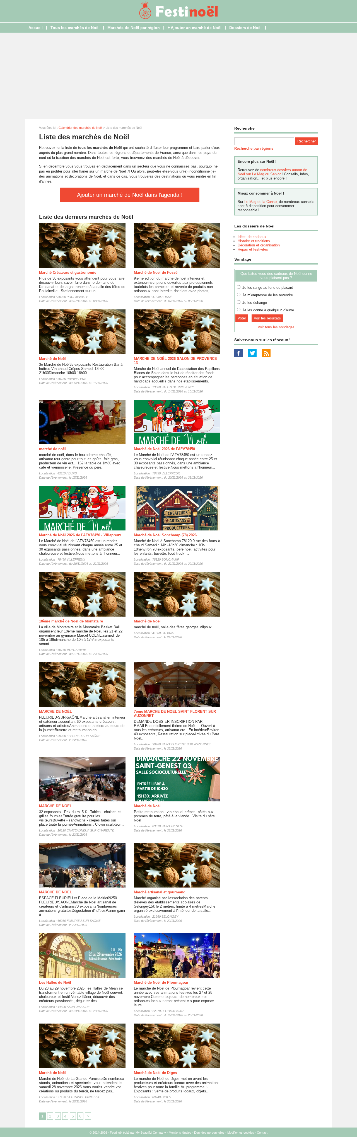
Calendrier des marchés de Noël (80, 127)
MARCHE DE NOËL (55, 711)
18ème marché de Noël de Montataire (71, 621)
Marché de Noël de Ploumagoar (161, 982)
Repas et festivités (253, 249)
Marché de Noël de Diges (155, 1073)
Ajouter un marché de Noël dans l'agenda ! (130, 195)
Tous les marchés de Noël (75, 27)
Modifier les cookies (240, 1132)
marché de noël (52, 449)
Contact (262, 1132)
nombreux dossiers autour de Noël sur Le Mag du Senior (272, 172)
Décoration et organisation (259, 245)
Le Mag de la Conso (260, 202)
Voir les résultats (267, 318)
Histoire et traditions (254, 241)
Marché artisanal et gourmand (159, 892)
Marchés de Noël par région (133, 27)
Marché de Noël (52, 359)
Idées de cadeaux (252, 237)
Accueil (35, 27)
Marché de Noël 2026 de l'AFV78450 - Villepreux (80, 535)
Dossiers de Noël (245, 27)
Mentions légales (180, 1132)
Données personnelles (209, 1132)
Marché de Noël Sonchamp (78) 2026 (165, 535)
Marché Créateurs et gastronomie (67, 272)
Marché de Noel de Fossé (155, 272)
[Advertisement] (178, 76)
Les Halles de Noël (55, 982)
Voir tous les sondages (276, 327)
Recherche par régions (253, 148)
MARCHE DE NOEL (55, 806)
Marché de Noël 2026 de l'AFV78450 (164, 449)
